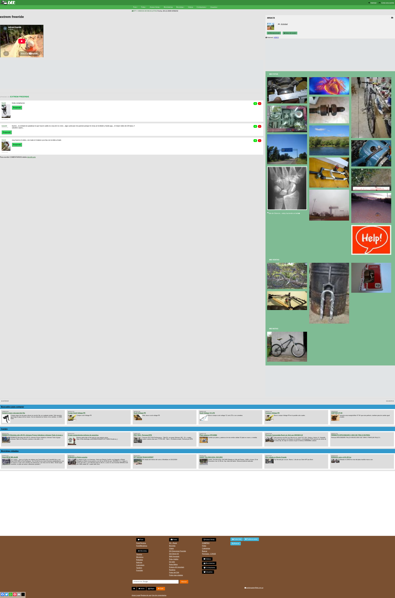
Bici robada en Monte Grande (275, 457)
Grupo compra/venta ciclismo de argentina (83, 435)
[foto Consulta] (371, 141)
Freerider (139, 570)
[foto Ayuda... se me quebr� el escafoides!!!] (287, 167)
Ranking (172, 570)
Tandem (139, 568)
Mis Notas (273, 329)
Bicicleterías (168, 7)
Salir (161, 588)
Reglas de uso (146, 595)
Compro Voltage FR (272, 413)
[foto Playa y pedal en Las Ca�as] (287, 135)
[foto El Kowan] (287, 332)
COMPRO (205, 543)
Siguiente (389, 401)
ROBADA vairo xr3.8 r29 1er (341, 457)
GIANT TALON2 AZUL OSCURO (211, 457)
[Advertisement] (37, 74)
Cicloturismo (201, 7)
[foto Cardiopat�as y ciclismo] (329, 78)
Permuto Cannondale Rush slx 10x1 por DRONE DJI (284, 435)
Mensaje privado (274, 33)
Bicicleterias (210, 563)
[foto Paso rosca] (329, 97)
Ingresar (373, 3)
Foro (135, 7)
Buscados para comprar (12, 407)
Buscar (204, 551)
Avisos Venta (154, 7)
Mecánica (139, 557)
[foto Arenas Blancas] (371, 194)
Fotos (143, 7)
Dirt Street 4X (174, 554)
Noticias (139, 562)
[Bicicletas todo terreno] (66, 3)
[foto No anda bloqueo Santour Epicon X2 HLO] (329, 158)
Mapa (152, 588)
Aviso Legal (136, 595)
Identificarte (31, 157)
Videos (190, 7)
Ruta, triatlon (173, 559)
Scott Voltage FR (140, 413)
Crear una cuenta (387, 3)
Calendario (140, 565)
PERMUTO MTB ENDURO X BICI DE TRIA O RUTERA (350, 435)
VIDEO (276, 37)
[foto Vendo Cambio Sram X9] (371, 264)
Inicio (142, 588)
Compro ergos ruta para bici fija (13, 413)
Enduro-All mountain (176, 567)
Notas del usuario (290, 33)
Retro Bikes (173, 564)
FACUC (4, 140)
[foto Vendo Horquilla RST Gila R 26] (329, 264)
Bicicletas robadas (10, 451)
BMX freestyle (174, 556)
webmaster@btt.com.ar (254, 588)
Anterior (5, 401)
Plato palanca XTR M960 (208, 435)
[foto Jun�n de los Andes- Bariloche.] (329, 126)
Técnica (139, 554)
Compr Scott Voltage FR (76, 413)
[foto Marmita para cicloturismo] (287, 106)
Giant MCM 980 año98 (10, 457)
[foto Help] (371, 226)
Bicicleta (143, 551)
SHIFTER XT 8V (336, 413)
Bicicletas (180, 7)
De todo (172, 562)
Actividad (284, 24)
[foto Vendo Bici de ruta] (287, 264)
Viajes (171, 548)
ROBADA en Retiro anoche (77, 457)
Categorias (206, 548)
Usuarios (213, 7)
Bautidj (4, 103)
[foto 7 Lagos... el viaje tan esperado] (371, 169)
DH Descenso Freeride (177, 551)
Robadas (139, 560)
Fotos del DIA (174, 572)
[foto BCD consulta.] (287, 78)
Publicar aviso (251, 539)
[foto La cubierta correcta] (371, 78)
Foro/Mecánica (141, 546)
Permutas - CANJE (209, 554)
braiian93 (4, 126)
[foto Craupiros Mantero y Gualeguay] (329, 190)
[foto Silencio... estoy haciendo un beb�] (284, 213)
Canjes (4, 429)
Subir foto (237, 539)
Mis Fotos (273, 74)
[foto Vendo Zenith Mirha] (287, 292)
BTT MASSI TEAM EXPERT (143, 457)
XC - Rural (173, 543)
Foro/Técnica (141, 543)
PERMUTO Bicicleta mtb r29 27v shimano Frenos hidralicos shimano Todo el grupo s (32, 435)
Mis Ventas (274, 260)
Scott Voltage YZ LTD (207, 413)
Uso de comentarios (159, 595)
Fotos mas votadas (176, 575)
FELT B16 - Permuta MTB (143, 435)
